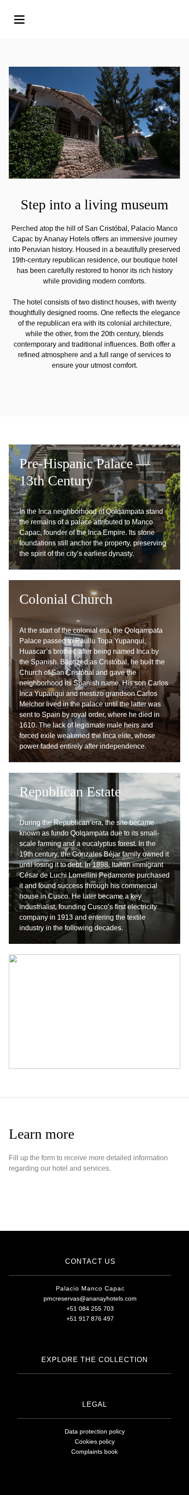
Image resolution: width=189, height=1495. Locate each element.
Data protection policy (95, 1431)
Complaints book (94, 1451)
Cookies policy (95, 1441)
